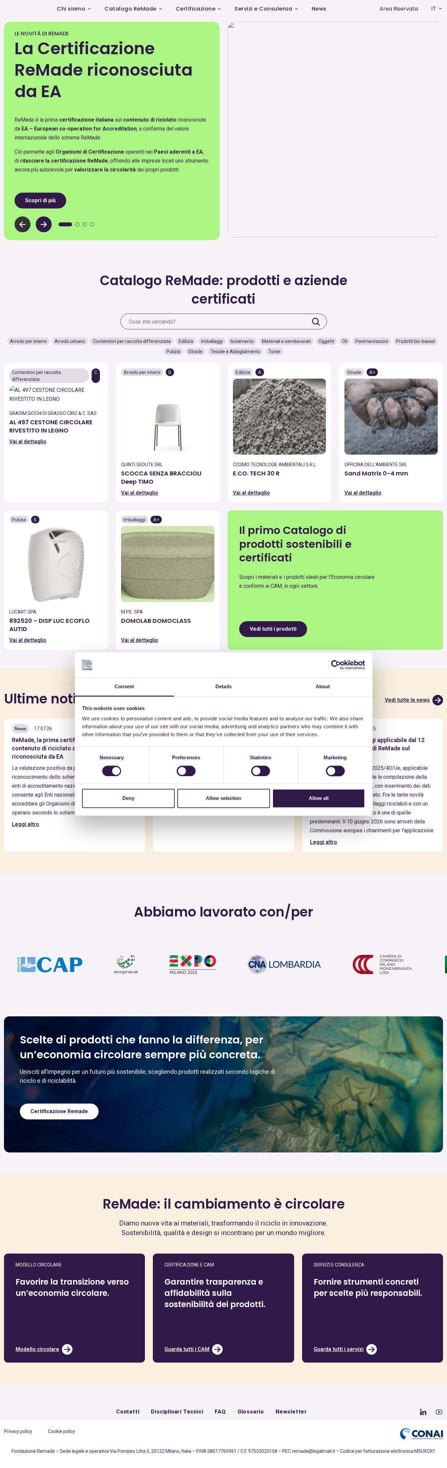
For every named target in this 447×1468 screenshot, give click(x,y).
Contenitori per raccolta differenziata (132, 341)
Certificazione (196, 9)
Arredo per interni (28, 341)
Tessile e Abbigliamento (235, 351)
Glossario (251, 1412)
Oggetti (326, 341)
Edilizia (186, 341)
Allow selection (223, 798)
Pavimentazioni (371, 341)
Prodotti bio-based (415, 341)
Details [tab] (223, 687)
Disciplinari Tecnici (177, 1412)
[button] (44, 224)
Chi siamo (71, 9)
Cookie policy (61, 1431)
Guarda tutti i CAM (186, 1349)
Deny (128, 798)
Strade (195, 351)
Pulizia (173, 351)
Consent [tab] (124, 687)
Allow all (319, 798)
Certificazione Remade (59, 1111)
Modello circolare (37, 1349)
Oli (344, 341)
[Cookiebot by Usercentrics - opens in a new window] (336, 665)
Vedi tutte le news (407, 700)
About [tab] (323, 687)
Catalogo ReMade (130, 9)
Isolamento (242, 341)
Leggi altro (25, 824)
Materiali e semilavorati (286, 341)
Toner (274, 351)
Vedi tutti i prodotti (273, 629)
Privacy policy (18, 1431)
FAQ (220, 1412)
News (319, 9)
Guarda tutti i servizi (339, 1349)
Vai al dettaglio (27, 441)
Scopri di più (40, 200)
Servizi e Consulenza (263, 9)
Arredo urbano (70, 341)
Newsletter (291, 1412)
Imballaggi (212, 341)
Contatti (127, 1412)
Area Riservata (399, 9)
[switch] (186, 771)
